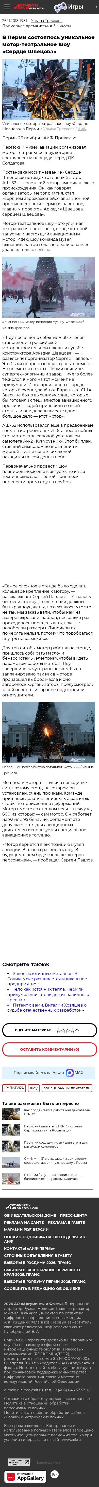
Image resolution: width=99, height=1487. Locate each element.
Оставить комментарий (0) (49, 1049)
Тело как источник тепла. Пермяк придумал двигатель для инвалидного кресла (48, 994)
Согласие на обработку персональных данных (47, 1398)
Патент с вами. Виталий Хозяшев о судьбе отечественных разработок (47, 1008)
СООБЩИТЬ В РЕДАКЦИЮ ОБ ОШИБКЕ (42, 1288)
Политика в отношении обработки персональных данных (37, 1405)
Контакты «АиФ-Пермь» (29, 1248)
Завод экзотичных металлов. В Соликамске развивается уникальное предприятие (47, 979)
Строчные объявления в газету (38, 1255)
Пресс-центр (73, 1215)
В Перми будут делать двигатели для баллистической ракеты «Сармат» (53, 1177)
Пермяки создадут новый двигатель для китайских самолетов (56, 1144)
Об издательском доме (30, 1215)
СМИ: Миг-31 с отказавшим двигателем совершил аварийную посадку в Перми (55, 1161)
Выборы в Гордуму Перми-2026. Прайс (45, 1281)
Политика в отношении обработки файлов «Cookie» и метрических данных (44, 1414)
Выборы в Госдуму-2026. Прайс (37, 1262)
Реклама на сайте (24, 1222)
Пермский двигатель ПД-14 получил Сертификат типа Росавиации (53, 1128)
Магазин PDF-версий (26, 1229)
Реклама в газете (66, 1222)
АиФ (82, 129)
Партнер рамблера (48, 1462)
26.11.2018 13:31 (14, 20)
